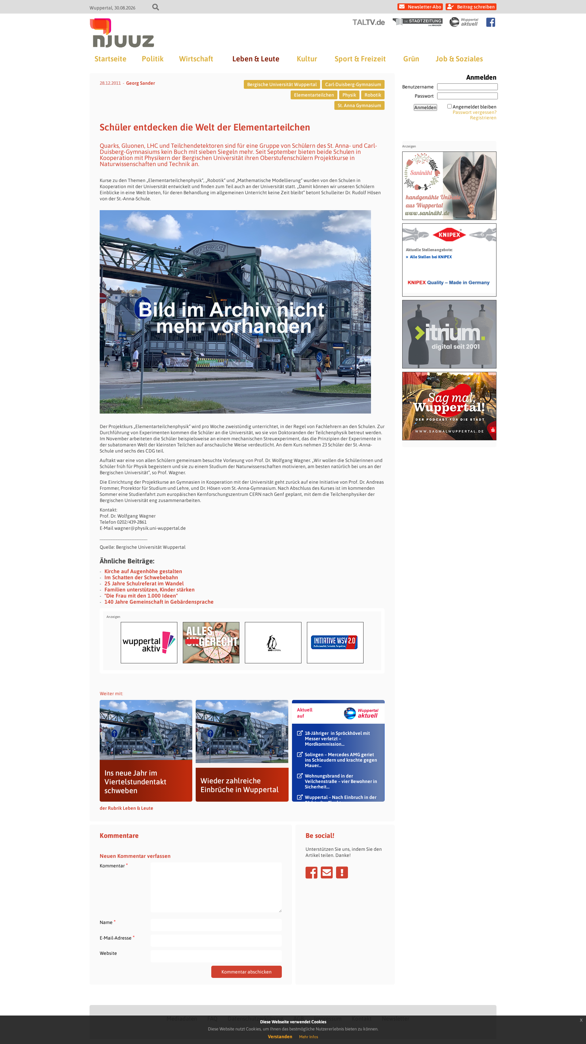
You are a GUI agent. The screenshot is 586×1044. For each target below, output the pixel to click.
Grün (411, 58)
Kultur (307, 58)
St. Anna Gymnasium (359, 105)
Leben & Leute (255, 58)
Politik (152, 58)
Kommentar (114, 865)
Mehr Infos (308, 1037)
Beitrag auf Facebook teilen (311, 872)
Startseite (110, 58)
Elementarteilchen (314, 95)
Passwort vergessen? (474, 112)
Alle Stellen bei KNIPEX (429, 256)
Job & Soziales (459, 58)
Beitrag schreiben (476, 6)
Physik (349, 95)
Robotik (373, 95)
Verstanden (280, 1036)
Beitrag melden (342, 872)
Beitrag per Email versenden (327, 872)
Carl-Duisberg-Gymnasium (353, 84)
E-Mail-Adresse (117, 938)
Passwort (424, 96)
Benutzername (418, 86)
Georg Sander (140, 83)
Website (108, 953)
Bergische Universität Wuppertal (282, 84)
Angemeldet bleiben (474, 106)
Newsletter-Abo (424, 6)
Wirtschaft (196, 58)
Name (108, 922)
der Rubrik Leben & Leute (126, 808)
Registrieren (483, 117)
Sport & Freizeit (360, 58)
